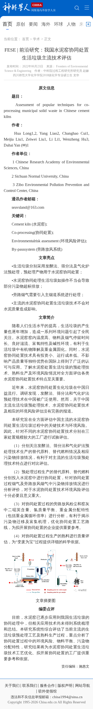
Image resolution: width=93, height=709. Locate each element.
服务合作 (47, 686)
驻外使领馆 (47, 691)
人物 (71, 24)
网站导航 (82, 686)
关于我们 (12, 686)
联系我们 (29, 686)
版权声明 (65, 686)
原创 (20, 24)
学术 (36, 39)
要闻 (33, 24)
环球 (58, 24)
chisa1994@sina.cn (67, 697)
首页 (7, 24)
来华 (83, 24)
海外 (45, 24)
